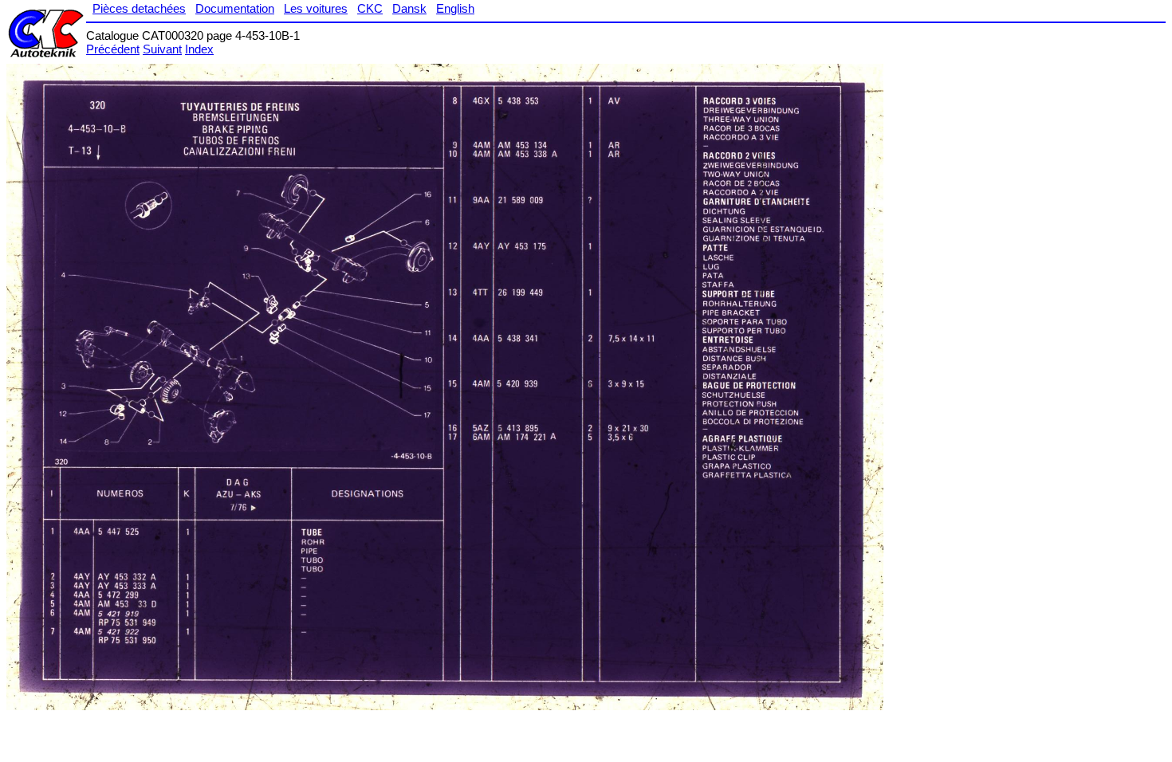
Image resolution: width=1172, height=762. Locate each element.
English (455, 8)
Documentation (234, 8)
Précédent (113, 49)
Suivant (162, 49)
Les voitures (316, 8)
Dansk (409, 8)
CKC (370, 8)
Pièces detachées (139, 8)
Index (199, 49)
